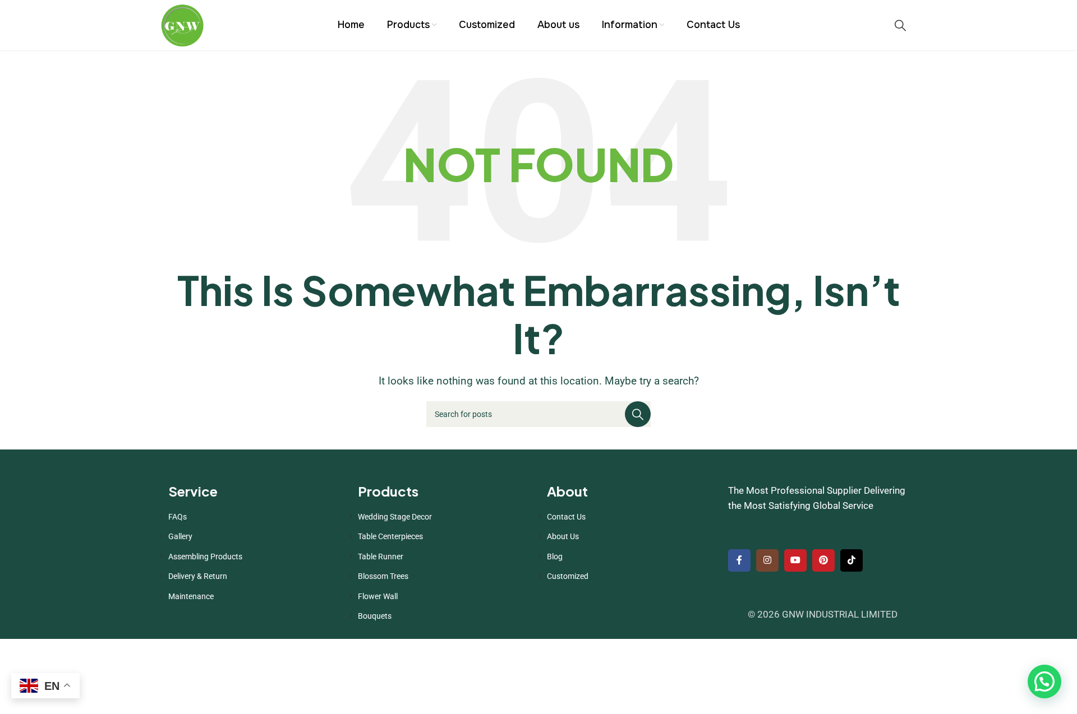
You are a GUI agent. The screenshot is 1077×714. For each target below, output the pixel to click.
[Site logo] (182, 24)
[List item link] (254, 517)
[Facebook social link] (739, 560)
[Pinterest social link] (823, 560)
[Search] (900, 25)
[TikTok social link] (851, 560)
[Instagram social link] (767, 560)
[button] (1044, 681)
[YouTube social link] (795, 560)
